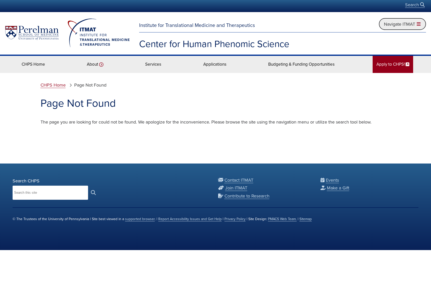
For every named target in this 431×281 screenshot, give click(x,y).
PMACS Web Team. (282, 218)
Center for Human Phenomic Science (214, 43)
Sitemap (305, 218)
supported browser (140, 218)
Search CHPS (26, 181)
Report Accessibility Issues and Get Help (190, 218)
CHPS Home (53, 85)
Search (412, 5)
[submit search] (93, 192)
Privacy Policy (235, 218)
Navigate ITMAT (400, 24)
